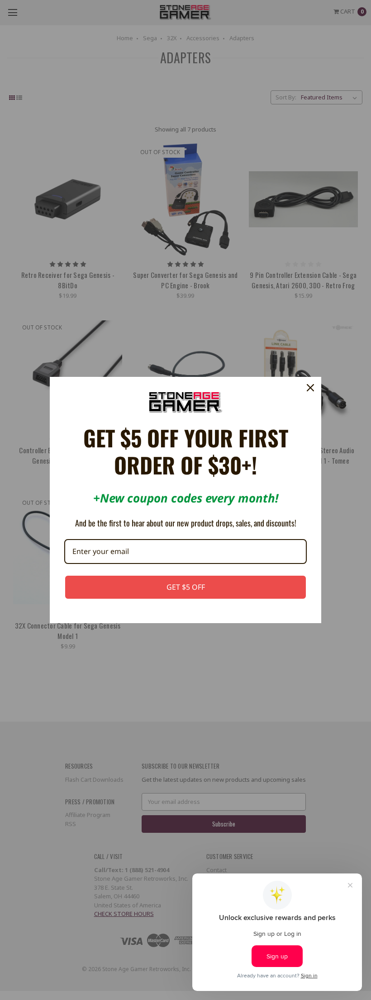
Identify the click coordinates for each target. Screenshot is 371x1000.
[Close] (310, 388)
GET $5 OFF (185, 587)
